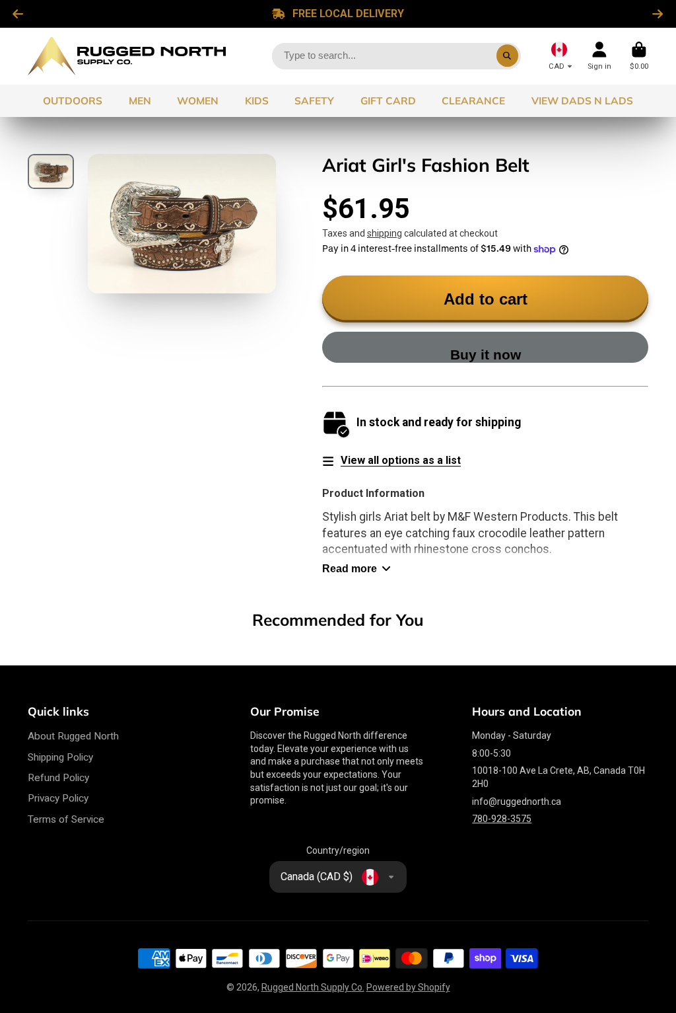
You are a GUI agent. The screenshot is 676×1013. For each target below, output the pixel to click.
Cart (639, 56)
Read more (349, 568)
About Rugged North (73, 736)
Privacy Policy (58, 798)
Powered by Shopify (408, 987)
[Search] (507, 56)
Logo (127, 56)
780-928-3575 (501, 818)
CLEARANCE (473, 100)
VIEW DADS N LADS (582, 100)
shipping (384, 233)
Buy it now (485, 354)
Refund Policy (58, 778)
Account (599, 56)
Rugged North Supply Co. (312, 987)
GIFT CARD (388, 100)
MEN (140, 100)
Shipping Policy (60, 757)
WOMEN (198, 100)
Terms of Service (66, 819)
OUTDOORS (72, 100)
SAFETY (314, 100)
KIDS (257, 100)
